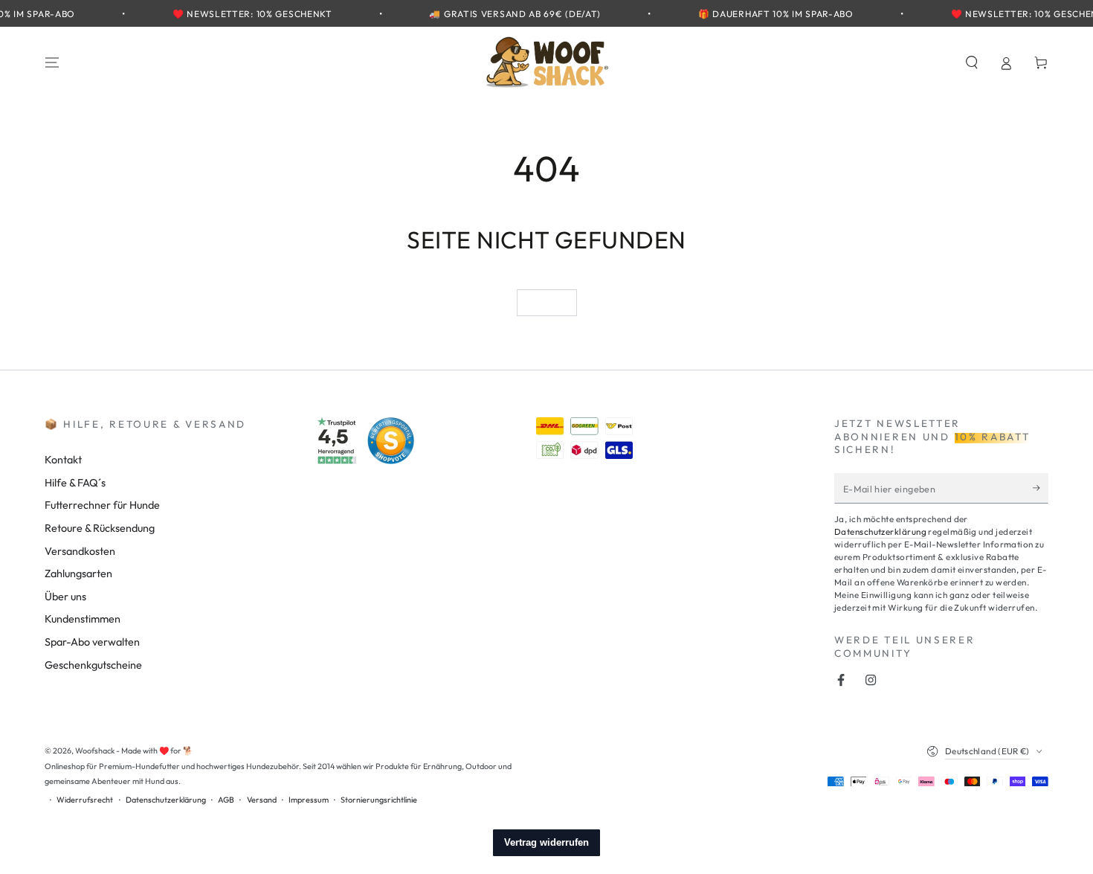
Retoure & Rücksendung (100, 528)
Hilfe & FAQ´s (75, 482)
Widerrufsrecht (85, 799)
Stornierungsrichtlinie (379, 799)
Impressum (308, 799)
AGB (226, 799)
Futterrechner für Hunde (102, 505)
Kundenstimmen (82, 619)
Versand (262, 799)
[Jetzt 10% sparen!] (1040, 488)
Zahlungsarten (78, 573)
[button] (971, 62)
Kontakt (63, 459)
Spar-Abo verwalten (92, 642)
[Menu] (52, 62)
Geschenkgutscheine (93, 665)
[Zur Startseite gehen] (546, 62)
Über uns (65, 596)
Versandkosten (80, 551)
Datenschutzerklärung (880, 531)
